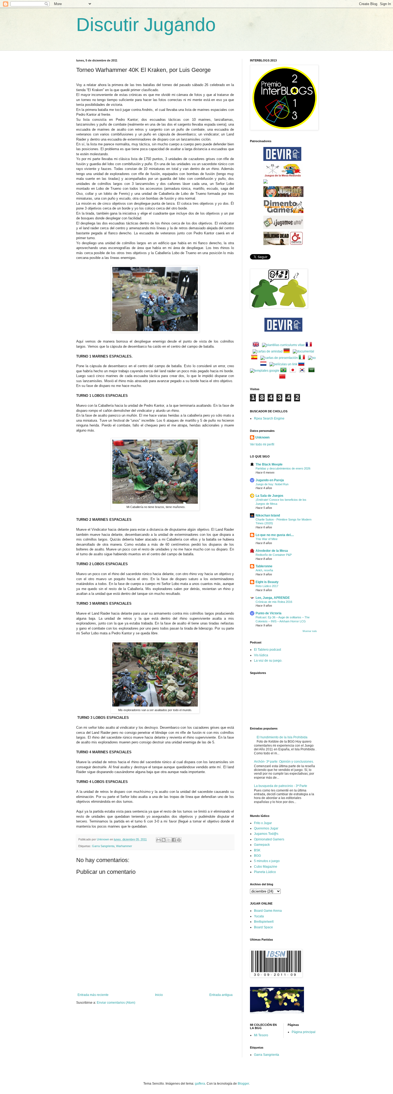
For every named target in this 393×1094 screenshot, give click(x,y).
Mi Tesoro (261, 1035)
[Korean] (303, 371)
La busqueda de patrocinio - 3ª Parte (280, 786)
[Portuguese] (284, 371)
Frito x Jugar (263, 823)
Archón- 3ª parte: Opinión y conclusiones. (284, 761)
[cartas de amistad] (268, 351)
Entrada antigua (221, 995)
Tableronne (264, 566)
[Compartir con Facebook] (173, 840)
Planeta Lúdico (265, 872)
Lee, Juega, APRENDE (273, 598)
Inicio (159, 995)
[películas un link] (283, 364)
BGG (257, 856)
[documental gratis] (303, 351)
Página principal (303, 1032)
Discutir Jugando (146, 24)
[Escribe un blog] (163, 840)
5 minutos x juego (267, 861)
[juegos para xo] (312, 358)
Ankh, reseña (264, 570)
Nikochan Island (268, 515)
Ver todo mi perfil (262, 444)
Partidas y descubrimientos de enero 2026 (283, 468)
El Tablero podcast (267, 649)
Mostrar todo (310, 631)
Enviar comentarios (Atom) (116, 1002)
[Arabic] (312, 371)
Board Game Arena (268, 911)
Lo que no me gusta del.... (275, 535)
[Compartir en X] (168, 840)
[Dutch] (264, 364)
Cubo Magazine (265, 866)
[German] (287, 351)
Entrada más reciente (93, 995)
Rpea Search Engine (269, 418)
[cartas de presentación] (279, 358)
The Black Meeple (269, 464)
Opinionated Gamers (269, 839)
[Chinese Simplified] (283, 377)
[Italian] (303, 358)
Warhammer (124, 846)
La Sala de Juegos (269, 496)
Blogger (243, 1083)
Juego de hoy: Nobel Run (272, 484)
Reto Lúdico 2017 (267, 586)
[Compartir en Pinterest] (179, 840)
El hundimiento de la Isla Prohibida (282, 737)
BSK (257, 850)
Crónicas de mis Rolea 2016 (274, 601)
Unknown (262, 437)
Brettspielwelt (263, 922)
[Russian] (302, 364)
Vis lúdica (261, 655)
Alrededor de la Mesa (272, 551)
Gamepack (262, 845)
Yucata (259, 916)
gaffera (200, 1083)
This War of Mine (267, 539)
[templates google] (264, 371)
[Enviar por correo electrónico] (158, 840)
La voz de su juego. (268, 660)
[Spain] (255, 358)
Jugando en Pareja (270, 480)
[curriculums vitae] (283, 345)
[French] (310, 345)
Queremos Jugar (266, 828)
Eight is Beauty (267, 582)
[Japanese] (294, 371)
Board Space (263, 927)
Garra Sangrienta (103, 846)
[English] (257, 345)
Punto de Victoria (269, 613)
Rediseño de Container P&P (274, 554)
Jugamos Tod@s (266, 834)
